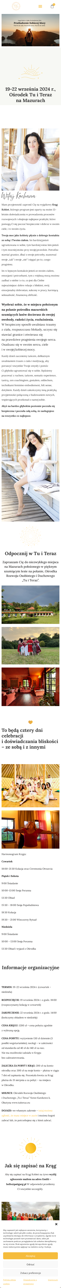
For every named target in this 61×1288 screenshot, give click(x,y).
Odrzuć (30, 1264)
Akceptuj (30, 1255)
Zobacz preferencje (30, 1272)
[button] (56, 1224)
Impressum (53, 1280)
